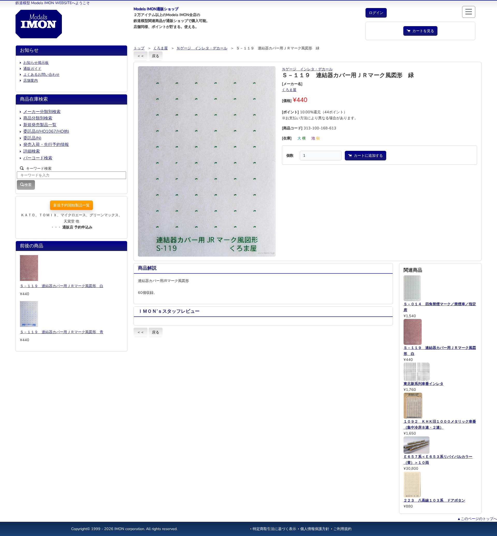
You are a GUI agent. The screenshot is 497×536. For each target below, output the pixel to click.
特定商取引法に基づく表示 (274, 528)
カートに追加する (367, 155)
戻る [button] (155, 55)
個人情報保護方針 (314, 528)
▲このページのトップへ (477, 518)
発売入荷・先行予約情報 (46, 144)
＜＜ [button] (140, 55)
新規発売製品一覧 (39, 125)
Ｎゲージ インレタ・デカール (202, 48)
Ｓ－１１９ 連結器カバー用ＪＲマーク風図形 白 (61, 285)
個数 (290, 155)
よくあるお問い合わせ (41, 74)
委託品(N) (32, 138)
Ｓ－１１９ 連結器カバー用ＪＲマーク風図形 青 (61, 331)
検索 (28, 184)
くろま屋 (160, 48)
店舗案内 (30, 80)
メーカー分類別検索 (42, 112)
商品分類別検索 (37, 118)
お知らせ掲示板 (36, 62)
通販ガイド (32, 68)
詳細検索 (31, 151)
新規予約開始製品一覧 (71, 205)
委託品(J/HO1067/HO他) (46, 131)
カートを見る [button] (422, 30)
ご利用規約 (342, 528)
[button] (376, 13)
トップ (139, 48)
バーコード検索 (37, 158)
